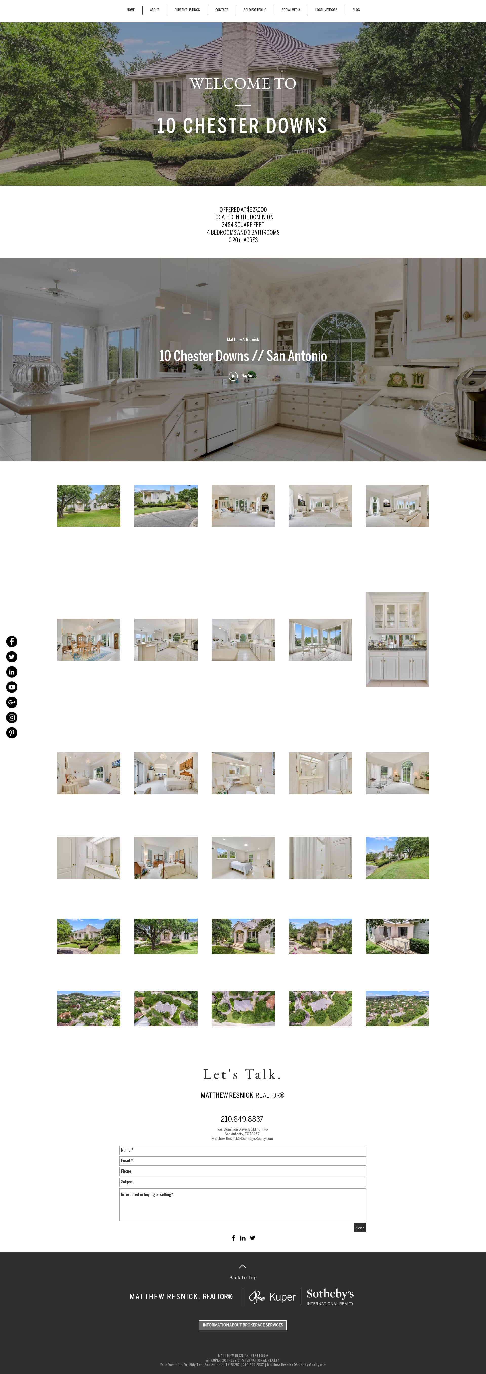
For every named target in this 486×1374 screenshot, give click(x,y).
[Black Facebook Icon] (233, 1238)
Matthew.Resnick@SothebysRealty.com (296, 1365)
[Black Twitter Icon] (252, 1238)
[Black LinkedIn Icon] (243, 1238)
